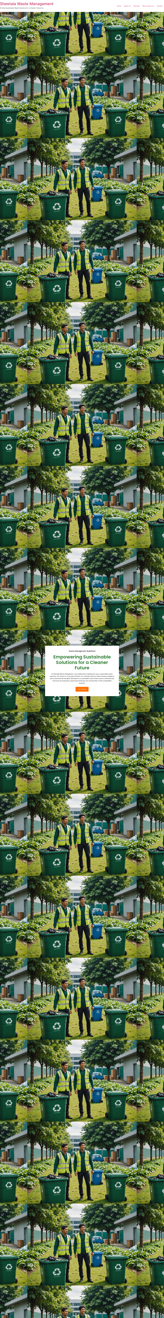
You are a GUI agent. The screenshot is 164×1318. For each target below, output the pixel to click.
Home (119, 6)
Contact (160, 6)
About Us (127, 6)
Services (137, 6)
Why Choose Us (148, 6)
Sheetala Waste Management (27, 3)
